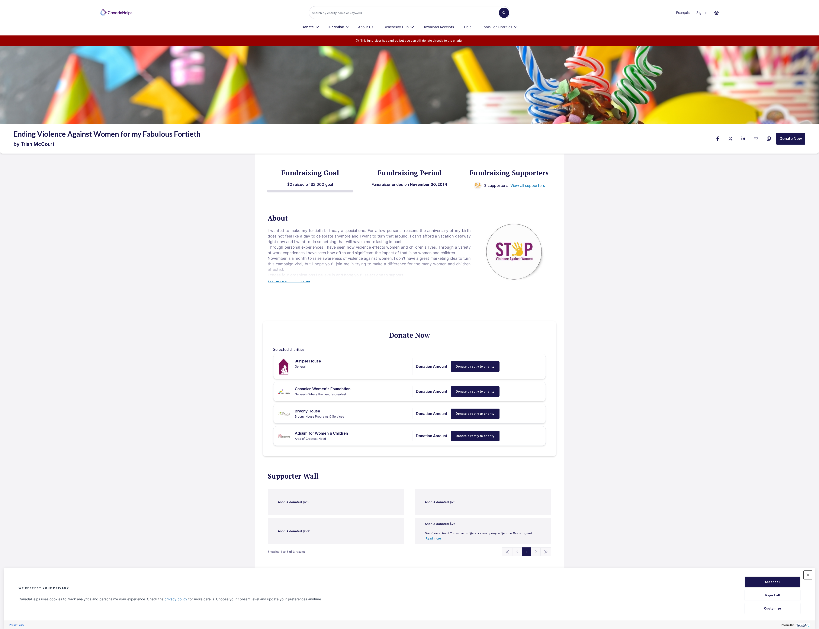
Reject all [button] (772, 595)
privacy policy (175, 599)
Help (468, 27)
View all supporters (527, 185)
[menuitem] (310, 26)
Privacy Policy (16, 624)
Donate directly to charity (475, 366)
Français (683, 12)
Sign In (701, 12)
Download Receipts (438, 27)
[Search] (504, 13)
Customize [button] (772, 608)
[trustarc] (802, 624)
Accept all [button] (772, 582)
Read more (433, 538)
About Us (365, 27)
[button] (808, 575)
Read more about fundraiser (289, 281)
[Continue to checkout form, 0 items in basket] (717, 13)
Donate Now (791, 138)
